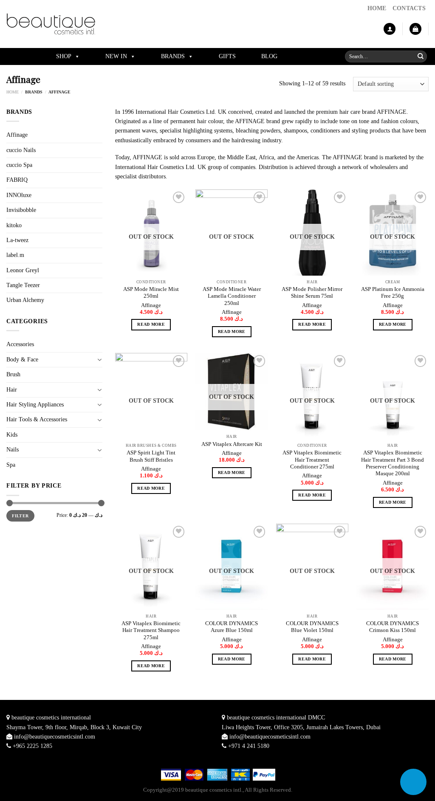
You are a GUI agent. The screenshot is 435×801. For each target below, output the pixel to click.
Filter (20, 515)
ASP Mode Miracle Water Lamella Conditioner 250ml (232, 296)
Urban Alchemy (25, 300)
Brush (13, 374)
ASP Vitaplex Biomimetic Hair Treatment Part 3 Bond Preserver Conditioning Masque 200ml (392, 463)
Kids (11, 435)
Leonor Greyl (22, 270)
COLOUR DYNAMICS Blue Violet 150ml (312, 626)
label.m (15, 255)
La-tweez (17, 240)
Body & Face (22, 359)
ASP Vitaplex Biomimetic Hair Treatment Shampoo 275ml (151, 630)
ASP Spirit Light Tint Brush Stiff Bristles (151, 456)
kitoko (14, 225)
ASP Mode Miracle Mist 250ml (151, 292)
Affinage (17, 135)
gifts (227, 56)
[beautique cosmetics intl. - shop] (51, 24)
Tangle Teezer (23, 285)
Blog (269, 56)
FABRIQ (17, 180)
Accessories (20, 344)
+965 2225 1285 (32, 746)
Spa (10, 465)
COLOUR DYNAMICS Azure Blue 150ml (231, 626)
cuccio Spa (19, 165)
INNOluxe (18, 195)
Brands (173, 56)
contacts (409, 8)
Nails (12, 449)
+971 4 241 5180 (248, 746)
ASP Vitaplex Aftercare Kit (231, 444)
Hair (11, 389)
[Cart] (415, 29)
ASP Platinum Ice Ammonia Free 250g (392, 292)
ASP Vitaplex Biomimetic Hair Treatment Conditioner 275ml (312, 460)
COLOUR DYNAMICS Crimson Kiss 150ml (392, 626)
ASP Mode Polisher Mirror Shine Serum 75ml (312, 292)
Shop (63, 56)
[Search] (420, 56)
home (377, 8)
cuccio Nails (21, 150)
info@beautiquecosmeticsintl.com (54, 736)
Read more (151, 324)
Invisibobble (21, 210)
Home (12, 92)
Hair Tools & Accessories (36, 419)
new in (116, 56)
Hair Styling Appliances (35, 404)
